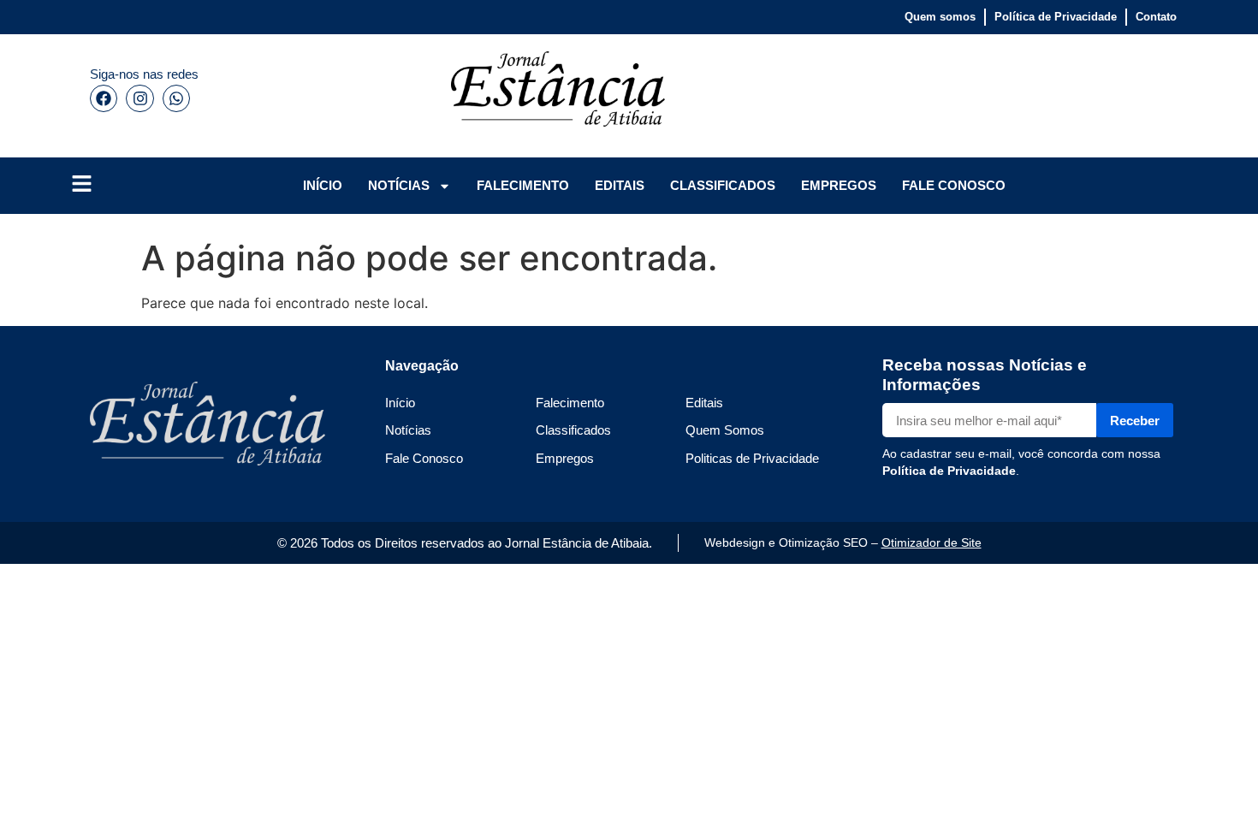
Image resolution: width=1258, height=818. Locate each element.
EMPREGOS (838, 185)
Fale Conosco (424, 458)
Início (400, 402)
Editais (704, 402)
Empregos (565, 458)
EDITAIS (619, 185)
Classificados (573, 430)
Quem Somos (724, 430)
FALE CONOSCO (954, 185)
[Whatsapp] (176, 98)
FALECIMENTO (523, 185)
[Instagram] (139, 98)
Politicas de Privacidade (752, 458)
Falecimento (570, 402)
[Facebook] (103, 98)
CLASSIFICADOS (722, 185)
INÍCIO (322, 185)
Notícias (408, 430)
